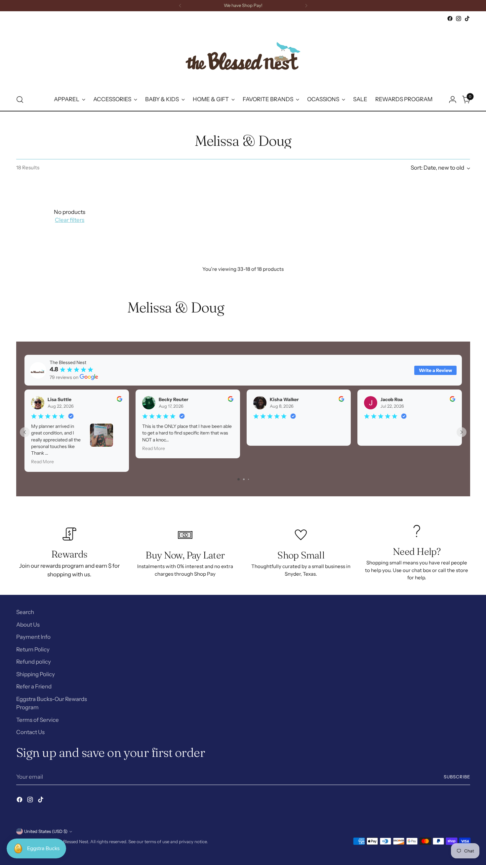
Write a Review (435, 370)
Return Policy (33, 649)
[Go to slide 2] (244, 479)
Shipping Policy (35, 674)
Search (25, 612)
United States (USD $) (45, 831)
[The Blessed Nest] (243, 55)
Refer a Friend (34, 686)
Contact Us (30, 732)
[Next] (306, 5)
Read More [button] (42, 462)
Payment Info (33, 637)
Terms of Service (37, 720)
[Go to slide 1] (238, 479)
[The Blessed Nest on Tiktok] (467, 18)
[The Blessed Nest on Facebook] (450, 18)
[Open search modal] (19, 99)
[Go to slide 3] (248, 479)
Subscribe (457, 776)
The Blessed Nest (71, 841)
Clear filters (69, 220)
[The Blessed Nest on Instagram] (459, 18)
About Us (28, 624)
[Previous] (180, 5)
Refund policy (33, 661)
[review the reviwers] (119, 400)
